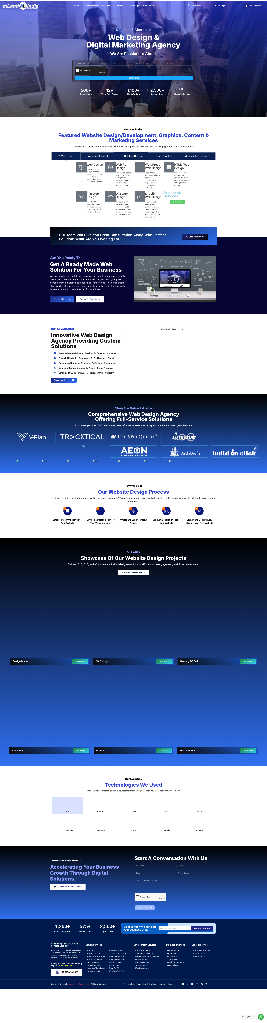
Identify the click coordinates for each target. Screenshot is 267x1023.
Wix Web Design (122, 195)
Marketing (133, 6)
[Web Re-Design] (110, 167)
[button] (175, 279)
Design (76, 6)
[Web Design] (81, 167)
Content (119, 6)
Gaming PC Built (189, 622)
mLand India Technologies (79, 902)
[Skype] (206, 902)
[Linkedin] (192, 902)
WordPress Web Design (153, 166)
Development (91, 6)
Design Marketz (22, 621)
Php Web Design (93, 195)
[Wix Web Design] (110, 196)
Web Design (95, 164)
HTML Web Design (181, 166)
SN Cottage (102, 620)
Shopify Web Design (153, 195)
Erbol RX (101, 672)
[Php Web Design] (81, 196)
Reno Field (18, 670)
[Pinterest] (202, 902)
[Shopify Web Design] (140, 196)
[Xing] (188, 902)
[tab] (66, 156)
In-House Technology (181, 94)
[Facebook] (183, 902)
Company (147, 6)
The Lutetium (187, 670)
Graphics (106, 6)
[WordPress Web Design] (140, 167)
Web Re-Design (122, 166)
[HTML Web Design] (169, 167)
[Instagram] (197, 902)
